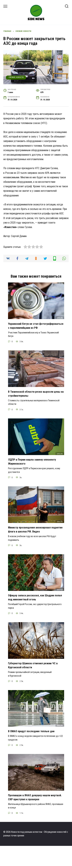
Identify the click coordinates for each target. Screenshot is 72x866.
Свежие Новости (16, 77)
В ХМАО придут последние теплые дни (31, 731)
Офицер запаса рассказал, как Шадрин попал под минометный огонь (35, 597)
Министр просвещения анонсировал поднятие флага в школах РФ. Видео (35, 529)
